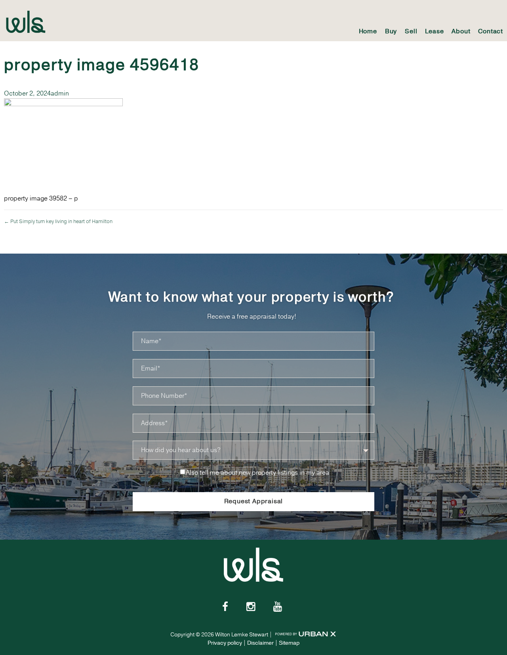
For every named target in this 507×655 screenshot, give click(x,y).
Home (368, 31)
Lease (434, 31)
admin (60, 93)
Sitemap (289, 643)
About (461, 31)
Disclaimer (260, 643)
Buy (391, 31)
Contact (490, 31)
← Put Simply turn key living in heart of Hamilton (58, 221)
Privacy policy (225, 643)
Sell (411, 31)
